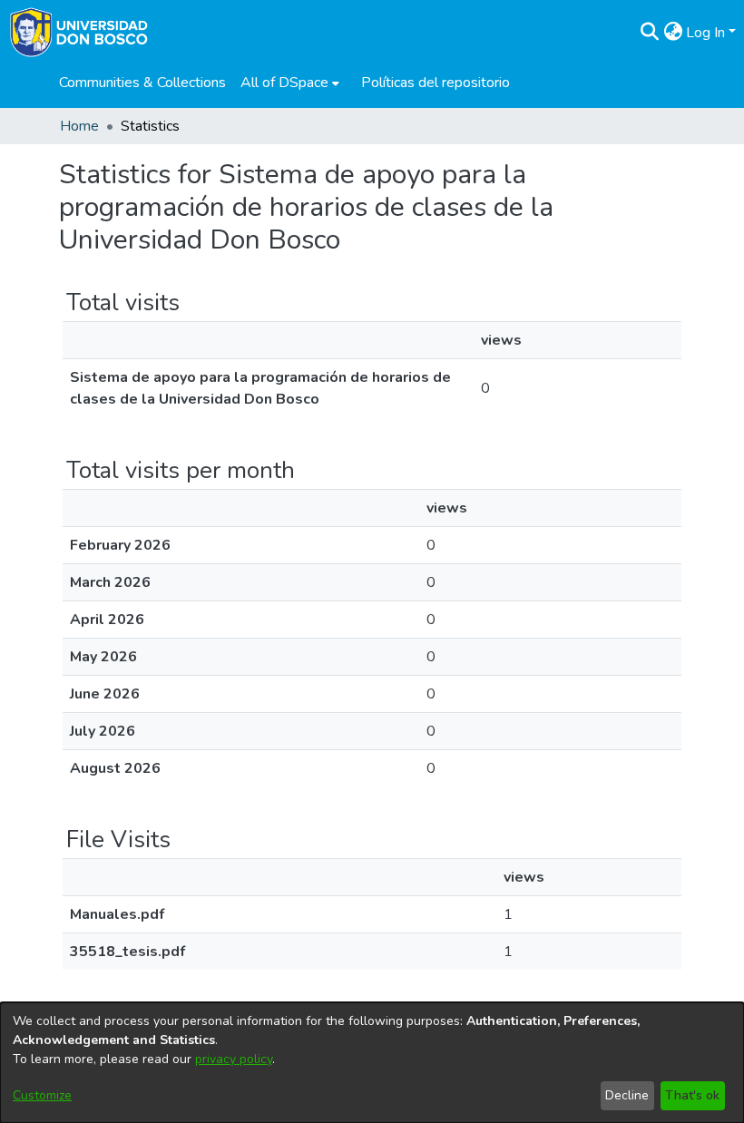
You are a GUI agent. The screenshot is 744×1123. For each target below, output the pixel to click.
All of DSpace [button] (284, 83)
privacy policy (233, 1059)
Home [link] (79, 126)
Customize (42, 1095)
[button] (649, 33)
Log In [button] (707, 33)
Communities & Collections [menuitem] (142, 83)
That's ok (692, 1095)
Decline (627, 1095)
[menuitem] (289, 82)
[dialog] (372, 1062)
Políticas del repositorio (435, 83)
